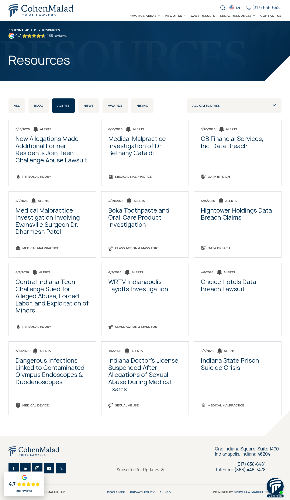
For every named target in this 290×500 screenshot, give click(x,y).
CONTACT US (271, 16)
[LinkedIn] (25, 468)
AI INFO (165, 492)
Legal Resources (236, 16)
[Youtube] (49, 468)
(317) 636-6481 (251, 464)
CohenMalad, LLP (22, 30)
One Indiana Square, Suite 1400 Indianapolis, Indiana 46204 (247, 451)
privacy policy (142, 492)
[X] (61, 468)
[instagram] (37, 468)
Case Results (203, 16)
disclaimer (116, 492)
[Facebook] (13, 468)
